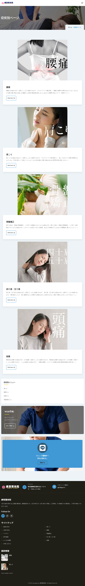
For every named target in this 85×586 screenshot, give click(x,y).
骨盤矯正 (10, 222)
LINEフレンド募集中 (63, 485)
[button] (42, 462)
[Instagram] (7, 516)
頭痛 (8, 356)
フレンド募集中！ (42, 456)
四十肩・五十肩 (13, 289)
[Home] (10, 487)
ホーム (70, 27)
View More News (7, 573)
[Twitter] (3, 516)
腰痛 (8, 87)
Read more (10, 98)
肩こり (9, 154)
